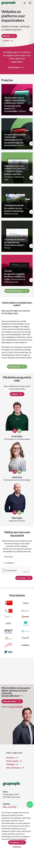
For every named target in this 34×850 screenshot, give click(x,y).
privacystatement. (19, 839)
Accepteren (14, 842)
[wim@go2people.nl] (19, 512)
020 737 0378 (16, 707)
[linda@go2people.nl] (19, 471)
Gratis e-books (12, 761)
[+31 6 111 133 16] (15, 512)
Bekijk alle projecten (14, 291)
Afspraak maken (9, 701)
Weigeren (17, 846)
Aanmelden (21, 578)
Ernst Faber (17, 436)
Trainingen (10, 764)
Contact (6, 40)
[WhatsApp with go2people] (30, 804)
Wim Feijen (17, 518)
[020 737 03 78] (15, 471)
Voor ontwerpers (13, 768)
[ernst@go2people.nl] (19, 431)
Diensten (6, 36)
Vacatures (10, 758)
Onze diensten (14, 67)
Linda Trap (17, 477)
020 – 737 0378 (9, 806)
